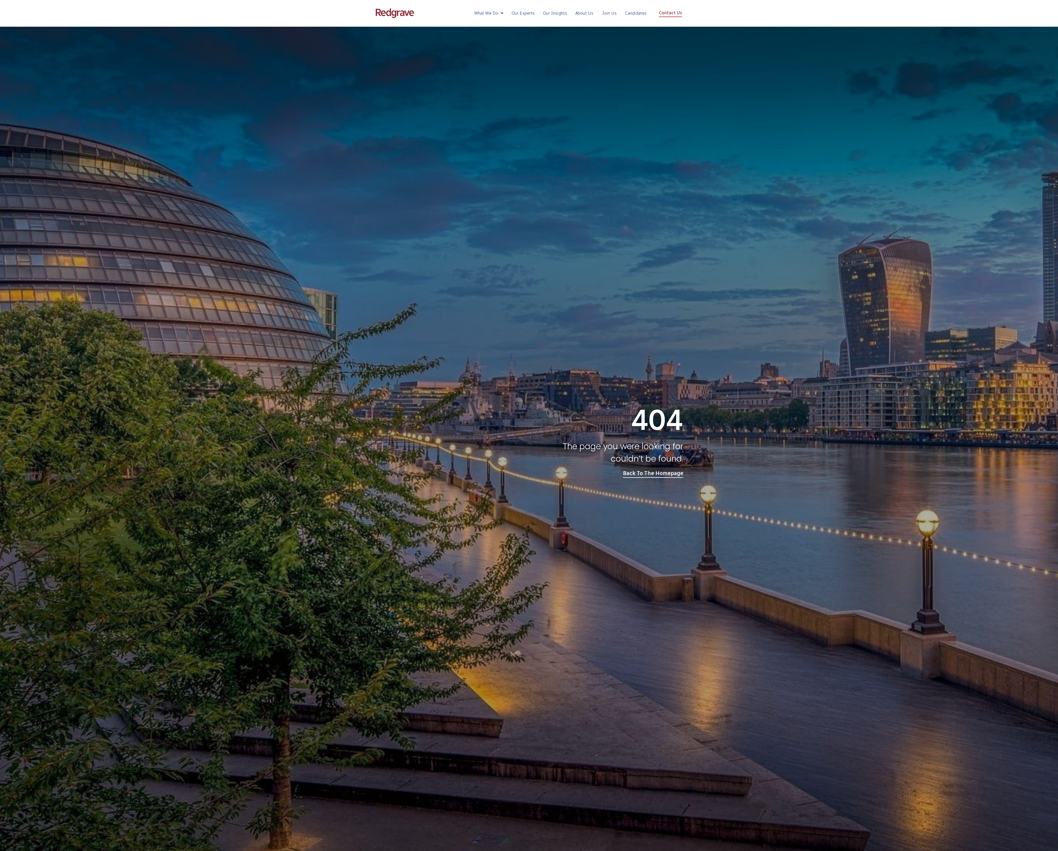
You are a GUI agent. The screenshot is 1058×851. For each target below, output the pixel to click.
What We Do (486, 13)
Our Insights (555, 13)
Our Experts (523, 13)
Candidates (636, 13)
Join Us (609, 13)
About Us (584, 13)
